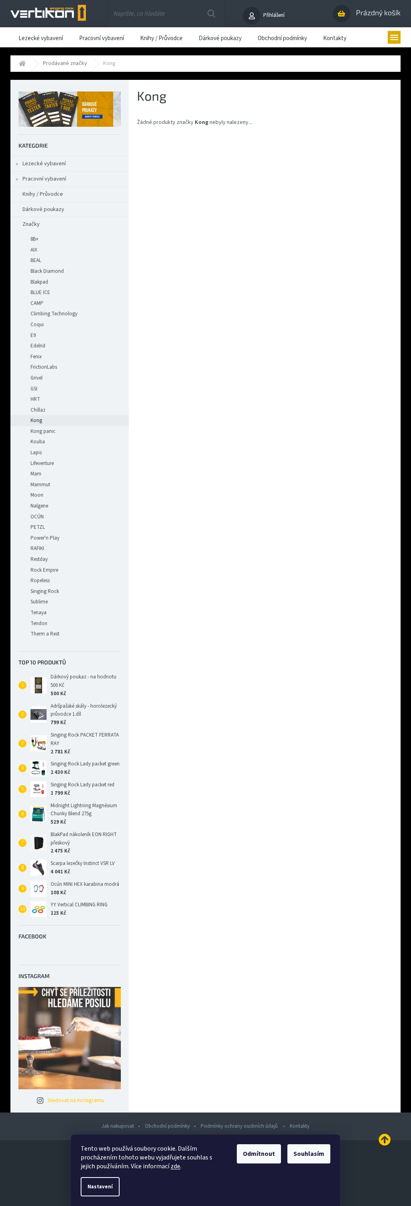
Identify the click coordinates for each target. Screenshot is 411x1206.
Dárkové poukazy (43, 209)
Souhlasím (308, 1153)
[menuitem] (40, 37)
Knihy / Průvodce (42, 194)
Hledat (211, 13)
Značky (31, 224)
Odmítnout (259, 1153)
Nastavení (100, 1186)
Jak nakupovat (118, 1126)
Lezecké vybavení (44, 164)
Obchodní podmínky (167, 1126)
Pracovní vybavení (44, 179)
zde (175, 1166)
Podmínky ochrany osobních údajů (240, 1126)
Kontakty (299, 1126)
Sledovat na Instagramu (75, 1100)
